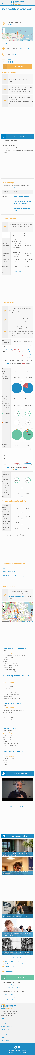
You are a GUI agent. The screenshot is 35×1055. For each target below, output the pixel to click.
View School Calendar (22, 272)
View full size (6, 44)
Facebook (19, 1047)
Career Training (9, 969)
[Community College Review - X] (15, 1047)
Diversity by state (9, 1000)
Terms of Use (13, 1052)
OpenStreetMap (30, 40)
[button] (17, 32)
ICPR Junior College (9, 728)
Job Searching (9, 972)
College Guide (5, 1029)
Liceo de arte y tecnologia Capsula (10, 803)
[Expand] (4, 610)
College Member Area (7, 1035)
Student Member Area (7, 1027)
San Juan (10, 24)
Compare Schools (6, 1032)
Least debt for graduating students (21, 209)
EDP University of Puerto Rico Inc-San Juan (16, 677)
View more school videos (17, 807)
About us (3, 1021)
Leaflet (23, 40)
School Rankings (5, 1040)
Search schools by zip (10, 985)
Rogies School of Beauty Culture (14, 752)
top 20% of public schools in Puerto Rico (16, 187)
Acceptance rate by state (11, 997)
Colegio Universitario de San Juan (20, 595)
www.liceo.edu (12, 59)
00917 (17, 24)
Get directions (14, 44)
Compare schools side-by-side (12, 988)
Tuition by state (8, 994)
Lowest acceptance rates (21, 197)
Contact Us (4, 1038)
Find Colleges (5, 1024)
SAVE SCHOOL (20, 66)
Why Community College (12, 961)
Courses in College (10, 966)
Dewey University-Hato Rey (12, 703)
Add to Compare (9, 653)
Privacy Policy (22, 1052)
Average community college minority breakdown (22, 202)
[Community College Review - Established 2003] (17, 2)
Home (2, 1018)
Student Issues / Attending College (15, 964)
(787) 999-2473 (14, 54)
